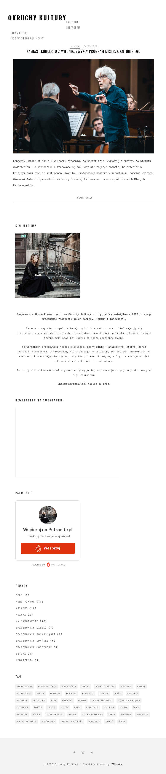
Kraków (82, 700)
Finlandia (88, 693)
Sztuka (21, 653)
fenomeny (71, 693)
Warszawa (126, 714)
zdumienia (94, 721)
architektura (24, 686)
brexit (85, 686)
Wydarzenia (24, 660)
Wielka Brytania (26, 721)
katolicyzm (39, 700)
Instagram (73, 27)
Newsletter (19, 33)
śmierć (109, 721)
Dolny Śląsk (24, 693)
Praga (136, 707)
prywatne (22, 714)
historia (133, 693)
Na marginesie (27, 621)
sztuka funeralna (92, 714)
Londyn (38, 707)
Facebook (72, 22)
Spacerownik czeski (31, 627)
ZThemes (116, 764)
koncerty (67, 700)
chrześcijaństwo (105, 686)
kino (54, 700)
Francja (104, 693)
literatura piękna (129, 700)
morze (77, 707)
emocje (41, 693)
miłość (65, 707)
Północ (37, 714)
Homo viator (25, 601)
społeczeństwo (54, 714)
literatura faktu (102, 700)
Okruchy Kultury (37, 17)
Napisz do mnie (98, 383)
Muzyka (75, 46)
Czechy (141, 686)
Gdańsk (118, 693)
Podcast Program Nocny (27, 38)
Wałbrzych (142, 714)
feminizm (55, 693)
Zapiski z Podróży (72, 721)
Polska (124, 707)
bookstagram (69, 686)
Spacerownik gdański (32, 640)
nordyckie (92, 707)
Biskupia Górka (47, 686)
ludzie (51, 707)
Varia (112, 714)
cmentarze (126, 686)
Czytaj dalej (84, 198)
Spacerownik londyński (34, 647)
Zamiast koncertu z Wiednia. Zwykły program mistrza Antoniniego (83, 51)
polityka (109, 707)
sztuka (73, 714)
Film (19, 595)
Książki (22, 608)
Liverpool (23, 707)
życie (122, 721)
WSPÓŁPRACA (48, 721)
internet (22, 700)
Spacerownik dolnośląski (36, 634)
